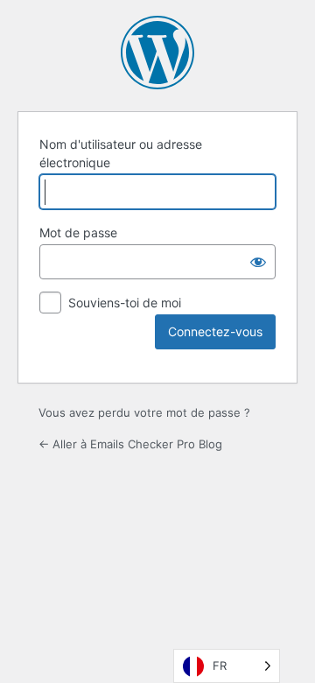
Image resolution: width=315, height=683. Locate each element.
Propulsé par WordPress (157, 52)
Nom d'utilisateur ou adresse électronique (120, 153)
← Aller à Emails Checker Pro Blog (130, 444)
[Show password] (258, 261)
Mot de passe (78, 232)
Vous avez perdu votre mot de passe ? (144, 412)
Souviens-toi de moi (124, 302)
